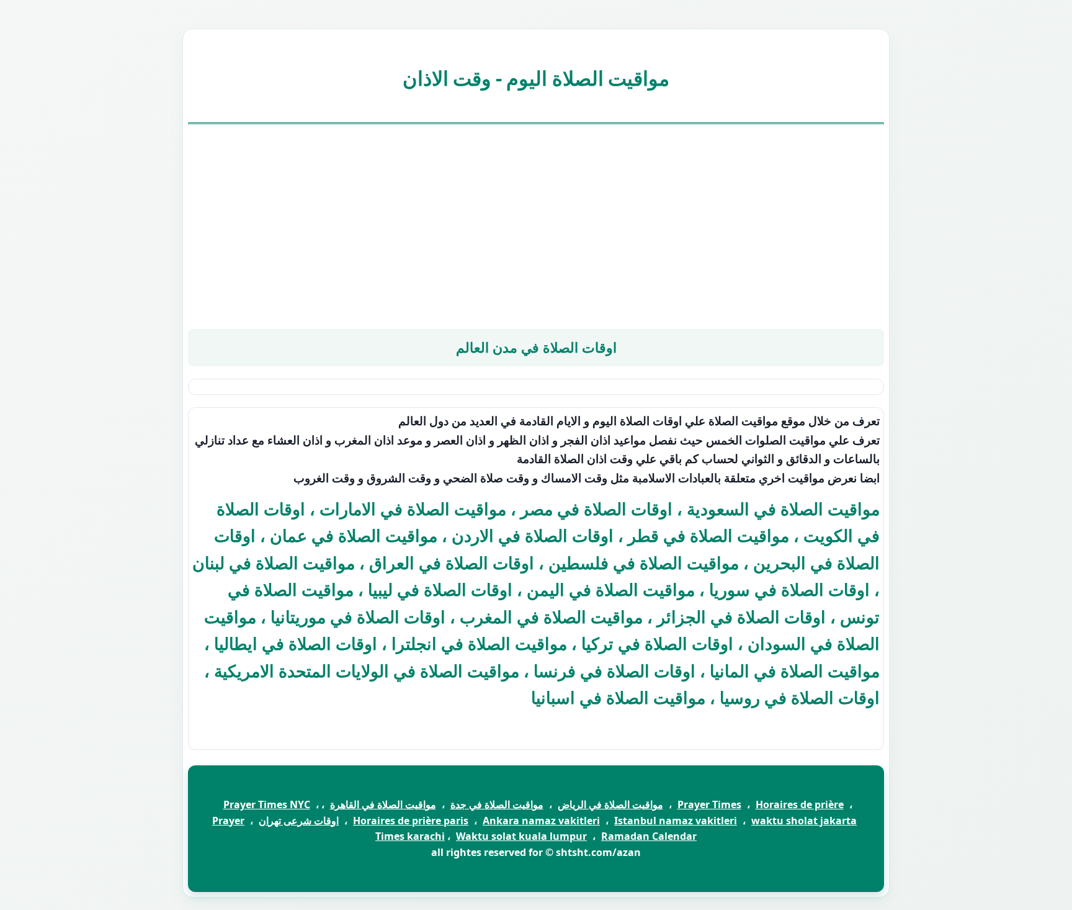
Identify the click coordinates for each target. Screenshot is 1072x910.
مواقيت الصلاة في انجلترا (479, 643)
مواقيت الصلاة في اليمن (611, 589)
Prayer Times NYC (266, 804)
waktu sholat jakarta (804, 820)
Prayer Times (709, 804)
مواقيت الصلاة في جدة (496, 804)
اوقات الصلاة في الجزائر (741, 616)
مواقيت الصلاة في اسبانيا (618, 697)
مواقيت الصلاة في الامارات (412, 508)
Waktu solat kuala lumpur (521, 836)
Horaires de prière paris (410, 820)
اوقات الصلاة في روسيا (800, 697)
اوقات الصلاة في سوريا (789, 589)
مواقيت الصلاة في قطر (708, 535)
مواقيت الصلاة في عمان (353, 535)
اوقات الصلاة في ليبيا (440, 589)
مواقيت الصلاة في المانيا (795, 670)
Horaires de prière (800, 804)
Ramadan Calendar (649, 836)
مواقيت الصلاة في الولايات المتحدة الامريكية (366, 670)
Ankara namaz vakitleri (541, 820)
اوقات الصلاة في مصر (596, 508)
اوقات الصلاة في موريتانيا (357, 616)
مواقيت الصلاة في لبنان (273, 562)
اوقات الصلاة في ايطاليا (295, 643)
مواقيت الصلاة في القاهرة (383, 804)
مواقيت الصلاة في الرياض (610, 804)
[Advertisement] (536, 226)
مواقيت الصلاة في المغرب (551, 616)
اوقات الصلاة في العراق (451, 562)
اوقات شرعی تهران (299, 820)
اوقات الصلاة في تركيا (657, 643)
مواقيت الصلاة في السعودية (783, 508)
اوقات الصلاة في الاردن (533, 535)
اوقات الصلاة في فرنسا (614, 670)
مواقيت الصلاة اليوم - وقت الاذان (536, 78)
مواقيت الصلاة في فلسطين (643, 562)
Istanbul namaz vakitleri (675, 820)
